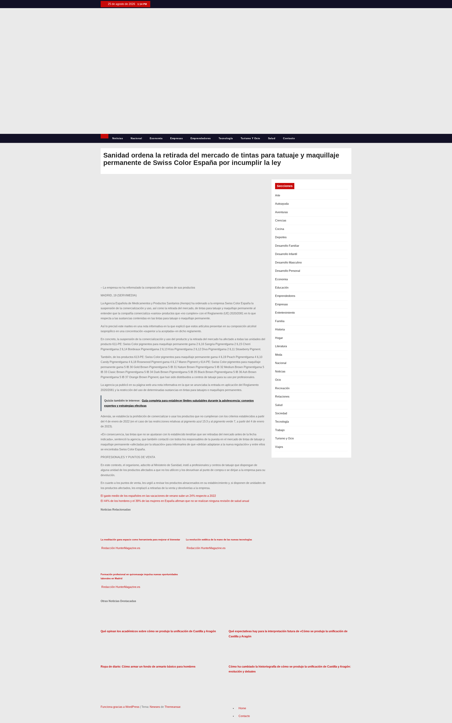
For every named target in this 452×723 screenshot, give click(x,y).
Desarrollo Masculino (288, 262)
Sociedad (281, 413)
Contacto (289, 138)
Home (242, 708)
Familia (279, 321)
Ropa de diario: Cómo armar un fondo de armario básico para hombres (148, 666)
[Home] (104, 136)
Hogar (279, 337)
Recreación (282, 388)
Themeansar (172, 706)
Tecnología (226, 138)
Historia (280, 329)
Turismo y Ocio (250, 138)
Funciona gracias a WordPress (120, 706)
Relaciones (282, 396)
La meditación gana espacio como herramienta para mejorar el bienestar (140, 539)
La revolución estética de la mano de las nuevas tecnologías (219, 539)
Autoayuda (282, 203)
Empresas (176, 138)
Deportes (281, 237)
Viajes (279, 446)
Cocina (279, 228)
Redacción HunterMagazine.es (120, 548)
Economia (156, 138)
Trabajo (280, 430)
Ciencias (280, 220)
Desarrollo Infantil (286, 254)
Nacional (136, 138)
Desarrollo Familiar (287, 245)
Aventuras (281, 212)
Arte (277, 195)
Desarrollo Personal (287, 270)
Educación (282, 287)
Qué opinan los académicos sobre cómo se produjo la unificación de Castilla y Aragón (158, 631)
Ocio (278, 379)
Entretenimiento (285, 312)
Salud (271, 138)
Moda (278, 354)
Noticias (117, 138)
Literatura (281, 346)
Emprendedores (201, 138)
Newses (155, 706)
